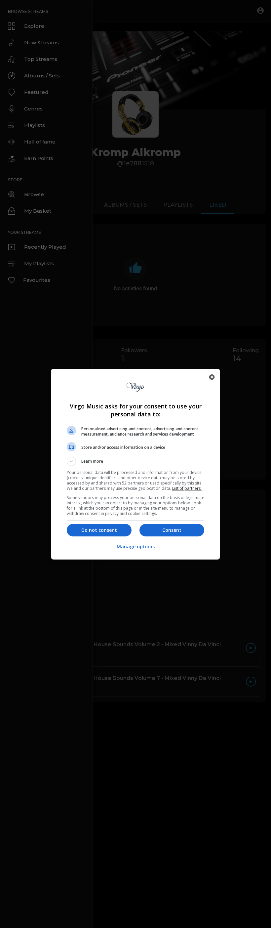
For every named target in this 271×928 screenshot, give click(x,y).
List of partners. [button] (187, 488)
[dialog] (135, 464)
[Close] (211, 377)
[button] (135, 461)
